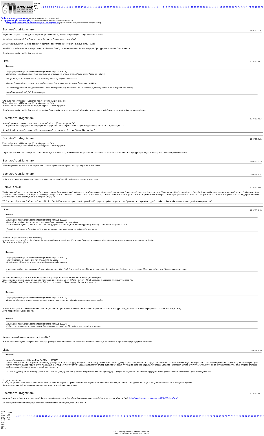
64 (218, 7)
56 (195, 7)
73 (244, 7)
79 (262, 7)
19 (88, 7)
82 (243, 416)
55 (192, 7)
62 (212, 7)
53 (186, 7)
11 (64, 7)
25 (105, 7)
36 (137, 7)
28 (114, 7)
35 (134, 7)
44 (160, 7)
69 (233, 7)
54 (189, 7)
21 (93, 7)
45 (163, 7)
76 (253, 7)
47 (169, 7)
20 (91, 7)
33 (128, 7)
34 (131, 7)
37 (140, 7)
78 (259, 7)
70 (236, 7)
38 (143, 7)
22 (96, 7)
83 (246, 416)
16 (79, 7)
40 (149, 7)
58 (201, 7)
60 (207, 7)
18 (85, 7)
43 (157, 7)
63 (215, 7)
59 (204, 7)
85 (252, 416)
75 (250, 7)
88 (261, 416)
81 (240, 416)
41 (151, 7)
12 (67, 7)
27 (111, 7)
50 (178, 7)
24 (102, 7)
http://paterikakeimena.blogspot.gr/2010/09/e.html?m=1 (153, 398)
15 (76, 7)
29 (117, 7)
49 (175, 7)
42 (154, 7)
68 (230, 7)
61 (210, 7)
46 (166, 7)
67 (227, 7)
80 (237, 416)
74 (247, 7)
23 (99, 7)
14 (73, 7)
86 (255, 416)
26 (108, 7)
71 (239, 7)
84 (249, 416)
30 (120, 7)
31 (122, 7)
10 (62, 7)
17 (82, 7)
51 (181, 7)
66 (224, 7)
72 (241, 7)
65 (221, 7)
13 (70, 7)
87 (258, 416)
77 (256, 7)
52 (183, 7)
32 (125, 7)
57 (198, 7)
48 (172, 7)
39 (146, 7)
